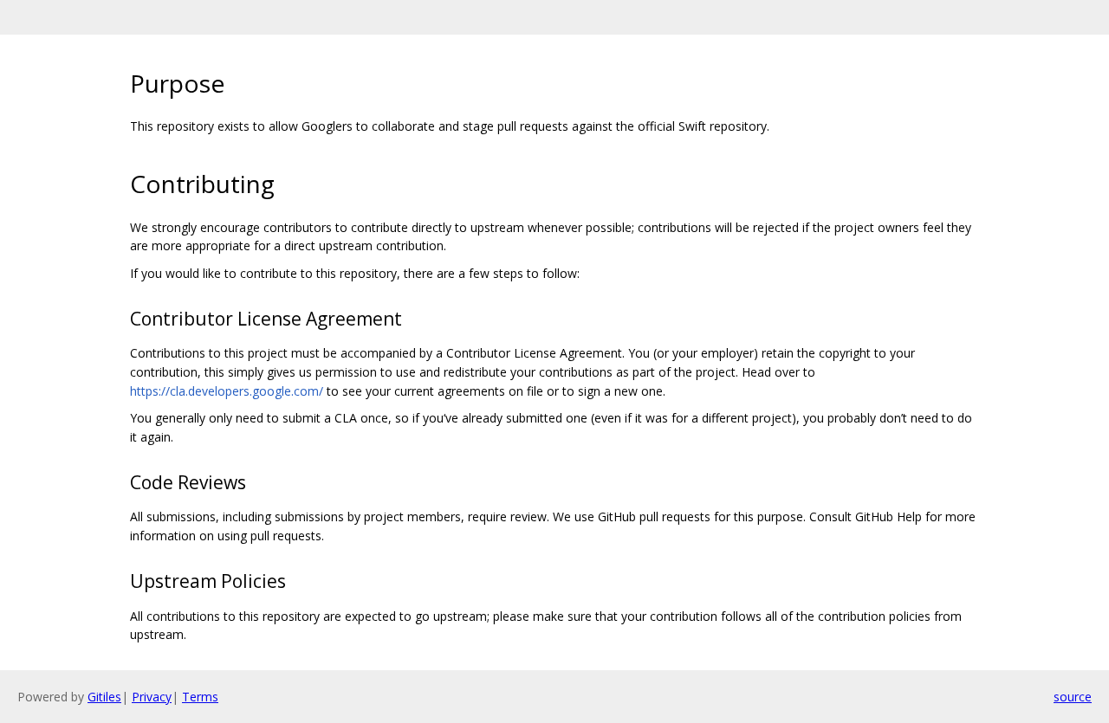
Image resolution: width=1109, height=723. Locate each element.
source (1073, 696)
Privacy (152, 696)
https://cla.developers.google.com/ (226, 391)
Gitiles (104, 696)
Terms (200, 696)
